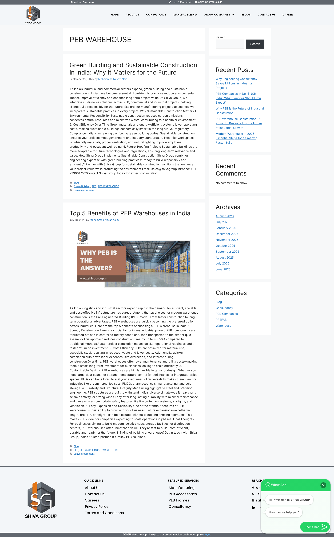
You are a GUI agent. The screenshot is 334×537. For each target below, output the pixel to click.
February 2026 (226, 228)
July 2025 (222, 263)
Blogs (246, 14)
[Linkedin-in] (253, 507)
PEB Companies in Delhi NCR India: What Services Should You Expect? (238, 98)
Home (115, 14)
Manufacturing (185, 14)
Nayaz (207, 534)
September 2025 (227, 251)
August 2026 (225, 216)
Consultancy (156, 14)
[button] (323, 485)
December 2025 (227, 234)
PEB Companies (227, 314)
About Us (132, 14)
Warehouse (223, 325)
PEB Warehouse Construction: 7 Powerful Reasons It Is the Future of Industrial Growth (239, 123)
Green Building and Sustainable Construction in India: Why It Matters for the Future (133, 68)
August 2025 (225, 257)
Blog (76, 182)
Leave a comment (84, 190)
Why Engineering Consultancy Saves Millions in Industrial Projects (236, 83)
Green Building (82, 186)
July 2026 (222, 222)
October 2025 (225, 245)
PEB (94, 186)
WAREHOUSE (110, 450)
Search (220, 37)
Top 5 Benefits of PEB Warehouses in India (130, 213)
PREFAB (221, 319)
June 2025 (223, 269)
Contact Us (267, 14)
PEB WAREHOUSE (108, 186)
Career (288, 14)
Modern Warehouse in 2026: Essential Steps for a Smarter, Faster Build (236, 138)
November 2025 (227, 240)
